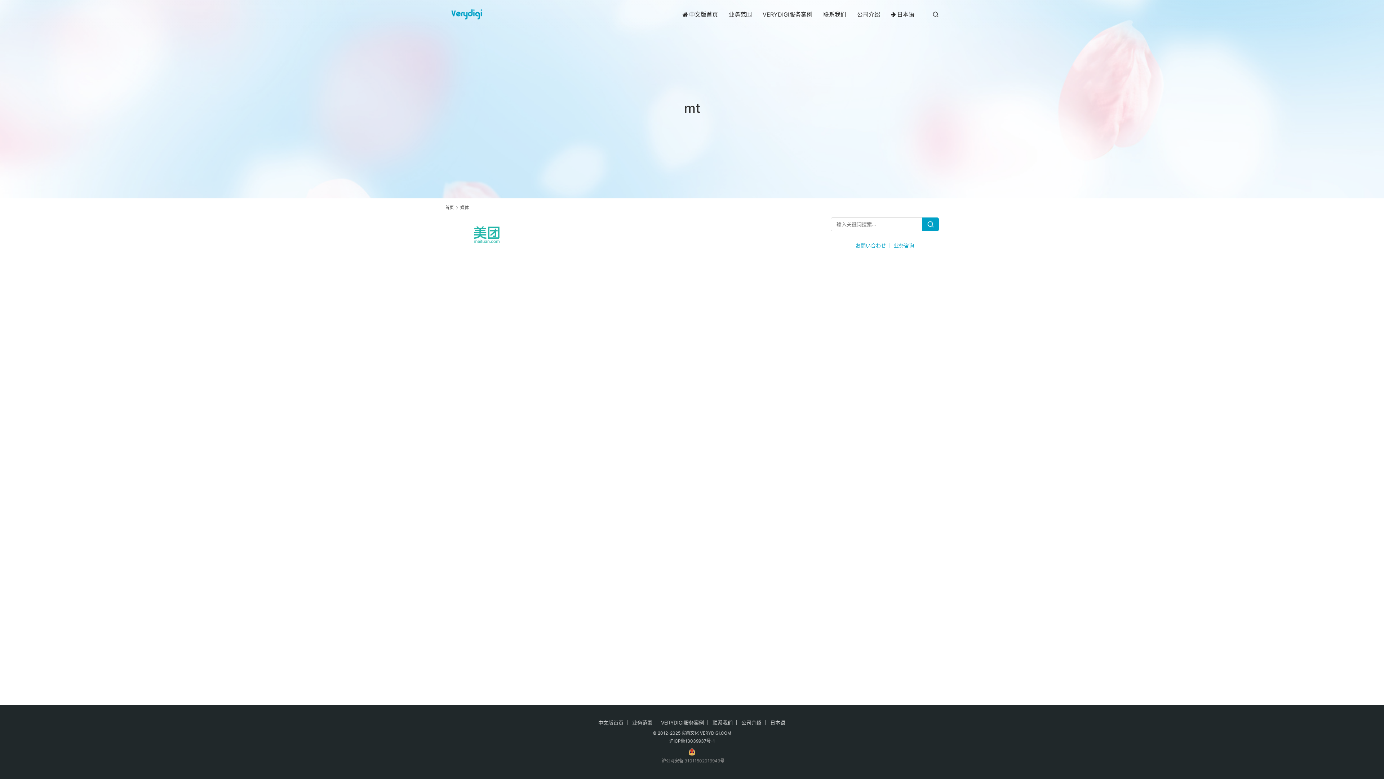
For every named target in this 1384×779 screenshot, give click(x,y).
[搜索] (935, 14)
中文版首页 (703, 14)
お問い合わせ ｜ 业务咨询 (885, 245)
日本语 (905, 14)
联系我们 (834, 14)
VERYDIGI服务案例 (787, 14)
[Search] (930, 224)
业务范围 (740, 14)
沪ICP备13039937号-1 (692, 741)
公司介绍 (868, 14)
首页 (449, 207)
